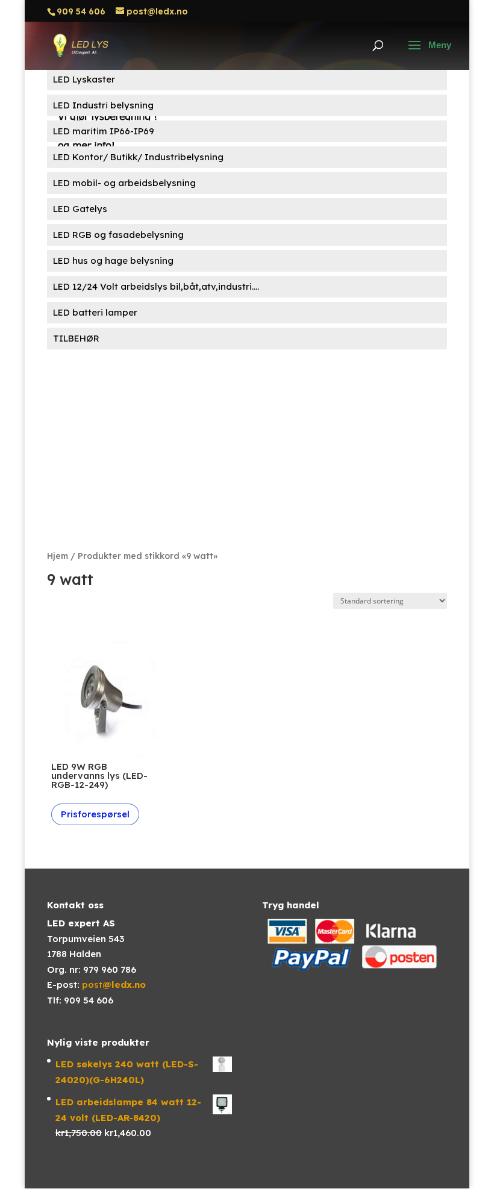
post (114, 984)
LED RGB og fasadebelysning (118, 234)
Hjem (57, 556)
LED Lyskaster (84, 79)
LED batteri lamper (95, 312)
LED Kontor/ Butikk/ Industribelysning (138, 157)
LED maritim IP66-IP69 (103, 131)
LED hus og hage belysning (113, 260)
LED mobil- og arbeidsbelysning (124, 183)
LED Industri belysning (103, 105)
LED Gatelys (80, 208)
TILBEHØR (76, 338)
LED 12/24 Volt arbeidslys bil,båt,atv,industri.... (156, 286)
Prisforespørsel (95, 814)
